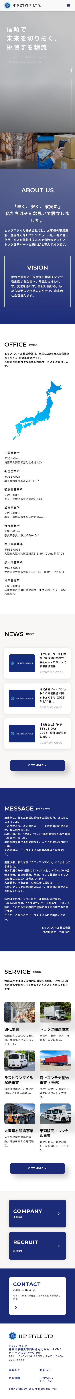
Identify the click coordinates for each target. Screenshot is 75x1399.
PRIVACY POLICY (47, 1379)
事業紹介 (14, 1370)
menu (68, 5)
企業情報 (14, 1378)
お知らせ (45, 1370)
